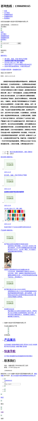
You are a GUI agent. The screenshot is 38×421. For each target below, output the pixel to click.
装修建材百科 (8, 16)
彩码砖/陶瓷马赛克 (17, 344)
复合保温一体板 (14, 346)
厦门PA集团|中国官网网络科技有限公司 (23, 375)
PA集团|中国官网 (6, 69)
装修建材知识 (8, 14)
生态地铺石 (7, 344)
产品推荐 (7, 230)
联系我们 (7, 18)
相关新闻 (7, 157)
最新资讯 (4, 55)
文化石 (30, 344)
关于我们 (7, 12)
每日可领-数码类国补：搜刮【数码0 (21, 152)
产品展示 (10, 339)
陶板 (20, 346)
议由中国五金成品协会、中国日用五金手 (17, 66)
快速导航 (10, 351)
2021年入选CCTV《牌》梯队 (13, 62)
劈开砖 (26, 344)
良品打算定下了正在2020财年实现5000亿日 (18, 64)
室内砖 (25, 346)
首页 (5, 11)
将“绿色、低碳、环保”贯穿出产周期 (15, 59)
